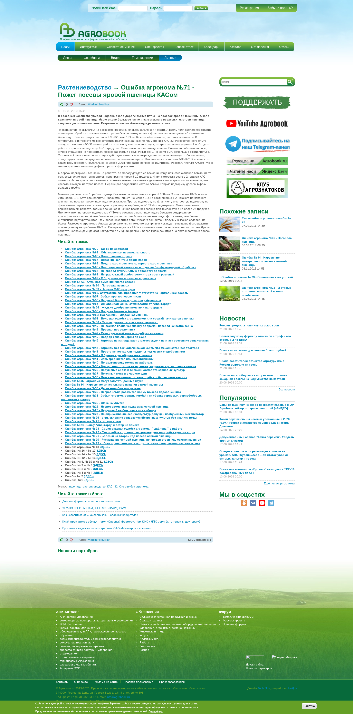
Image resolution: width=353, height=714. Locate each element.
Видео (116, 58)
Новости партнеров (259, 668)
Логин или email (104, 8)
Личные (170, 58)
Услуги (144, 635)
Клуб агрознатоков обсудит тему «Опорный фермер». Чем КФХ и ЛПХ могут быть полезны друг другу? (131, 521)
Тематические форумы (238, 616)
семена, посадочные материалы (82, 646)
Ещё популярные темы (279, 483)
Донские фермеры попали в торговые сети (91, 501)
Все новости (287, 389)
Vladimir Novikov (98, 104)
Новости (232, 318)
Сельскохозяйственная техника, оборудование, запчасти (178, 624)
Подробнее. (156, 711)
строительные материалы (77, 657)
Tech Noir (264, 688)
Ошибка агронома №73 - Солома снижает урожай (257, 277)
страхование (68, 653)
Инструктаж (88, 47)
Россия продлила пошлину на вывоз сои (249, 325)
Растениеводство (85, 87)
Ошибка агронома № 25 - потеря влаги (93, 421)
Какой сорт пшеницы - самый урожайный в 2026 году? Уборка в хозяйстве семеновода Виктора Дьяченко (254, 422)
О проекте (81, 681)
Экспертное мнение (121, 47)
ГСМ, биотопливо (71, 624)
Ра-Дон (292, 688)
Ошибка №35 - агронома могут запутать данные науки (104, 380)
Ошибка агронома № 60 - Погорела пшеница (97, 285)
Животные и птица (152, 631)
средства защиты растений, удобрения (86, 649)
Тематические (142, 58)
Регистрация (249, 8)
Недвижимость (149, 638)
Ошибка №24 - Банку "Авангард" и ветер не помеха (102, 425)
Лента (67, 58)
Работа (144, 642)
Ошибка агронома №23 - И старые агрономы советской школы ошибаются (266, 291)
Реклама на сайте (106, 681)
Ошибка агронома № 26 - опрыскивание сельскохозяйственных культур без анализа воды (131, 417)
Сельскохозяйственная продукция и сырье (168, 616)
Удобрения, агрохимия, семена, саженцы (167, 627)
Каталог (235, 47)
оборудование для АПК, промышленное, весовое (93, 631)
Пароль (156, 8)
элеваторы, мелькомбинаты (78, 664)
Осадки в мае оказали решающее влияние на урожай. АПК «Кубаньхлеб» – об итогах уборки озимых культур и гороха (253, 455)
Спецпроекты (154, 47)
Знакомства (147, 646)
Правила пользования (138, 681)
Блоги (65, 47)
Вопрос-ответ (183, 47)
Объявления (260, 47)
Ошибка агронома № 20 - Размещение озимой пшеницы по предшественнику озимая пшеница (133, 439)
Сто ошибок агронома (134, 486)
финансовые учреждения (77, 660)
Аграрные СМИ (70, 668)
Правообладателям (172, 681)
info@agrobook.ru (118, 697)
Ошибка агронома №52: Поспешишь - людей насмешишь (106, 314)
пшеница (75, 486)
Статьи (284, 47)
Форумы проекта (234, 620)
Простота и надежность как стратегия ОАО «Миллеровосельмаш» (106, 528)
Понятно (309, 705)
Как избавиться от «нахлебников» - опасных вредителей (100, 514)
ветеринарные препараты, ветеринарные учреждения (96, 620)
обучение (66, 635)
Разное (144, 649)
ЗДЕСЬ (105, 447)
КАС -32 (112, 486)
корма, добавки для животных (80, 627)
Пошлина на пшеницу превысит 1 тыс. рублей (254, 350)
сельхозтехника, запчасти (77, 642)
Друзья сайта (255, 664)
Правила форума (234, 624)
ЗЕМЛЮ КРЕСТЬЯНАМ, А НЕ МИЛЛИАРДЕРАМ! (94, 508)
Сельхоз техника (151, 620)
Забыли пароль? (280, 8)
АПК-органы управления (76, 616)
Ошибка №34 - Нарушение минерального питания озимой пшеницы (264, 261)
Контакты (62, 681)
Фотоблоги (92, 58)
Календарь (211, 47)
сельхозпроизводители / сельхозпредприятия (90, 638)
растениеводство (94, 486)
